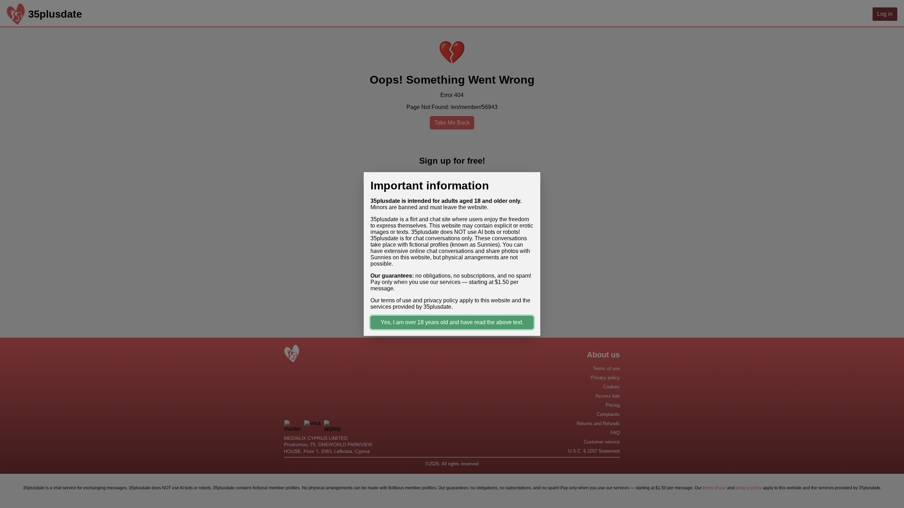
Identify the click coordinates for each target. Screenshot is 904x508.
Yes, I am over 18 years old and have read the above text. (452, 322)
